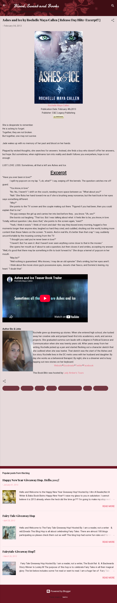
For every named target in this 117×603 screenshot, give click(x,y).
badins (65, 597)
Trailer (88, 388)
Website (58, 365)
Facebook (88, 365)
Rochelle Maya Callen (58, 105)
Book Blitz (27, 388)
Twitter (78, 365)
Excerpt (40, 388)
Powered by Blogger (60, 591)
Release (51, 388)
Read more (109, 506)
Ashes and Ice (11, 388)
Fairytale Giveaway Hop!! (18, 551)
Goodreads (68, 365)
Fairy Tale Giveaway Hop (18, 516)
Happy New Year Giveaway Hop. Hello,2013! (30, 480)
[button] (113, 20)
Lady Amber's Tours (74, 372)
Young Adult (101, 388)
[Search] (113, 6)
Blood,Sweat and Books (36, 5)
